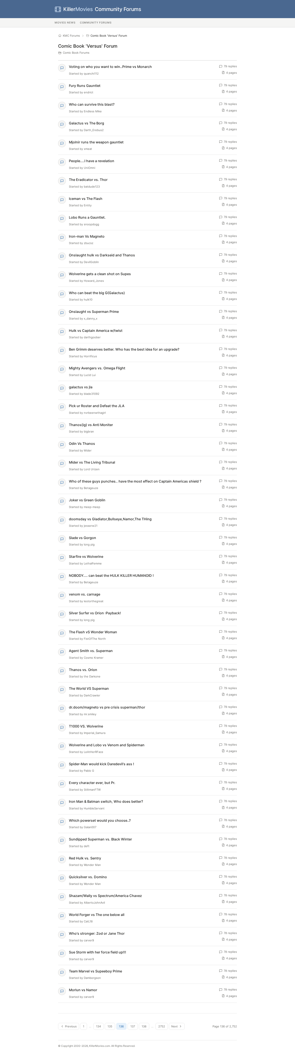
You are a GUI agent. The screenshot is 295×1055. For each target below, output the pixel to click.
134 (98, 1026)
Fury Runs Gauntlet (84, 85)
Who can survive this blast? (91, 104)
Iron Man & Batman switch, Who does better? (106, 801)
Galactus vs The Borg (86, 123)
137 (132, 1026)
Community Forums (102, 9)
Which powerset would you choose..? (100, 820)
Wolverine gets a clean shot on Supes (100, 274)
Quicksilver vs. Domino (88, 877)
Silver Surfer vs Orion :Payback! (95, 613)
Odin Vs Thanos (82, 443)
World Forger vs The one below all (96, 914)
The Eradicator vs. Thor (88, 179)
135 (110, 1026)
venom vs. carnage (84, 594)
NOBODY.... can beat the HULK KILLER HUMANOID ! (111, 575)
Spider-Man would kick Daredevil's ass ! (101, 764)
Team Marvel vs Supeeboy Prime (95, 971)
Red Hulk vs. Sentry (85, 858)
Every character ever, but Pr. (92, 783)
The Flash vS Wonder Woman (93, 632)
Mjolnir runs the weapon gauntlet (96, 142)
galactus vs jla (80, 387)
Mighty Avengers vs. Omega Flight (97, 368)
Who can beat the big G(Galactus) (97, 293)
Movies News (65, 22)
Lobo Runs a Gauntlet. (87, 217)
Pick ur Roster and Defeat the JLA (96, 406)
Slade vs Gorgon (82, 538)
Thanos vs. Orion (83, 670)
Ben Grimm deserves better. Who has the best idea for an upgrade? (124, 349)
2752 (161, 1026)
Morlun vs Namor (83, 990)
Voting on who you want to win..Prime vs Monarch (110, 66)
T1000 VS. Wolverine (86, 726)
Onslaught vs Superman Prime (94, 311)
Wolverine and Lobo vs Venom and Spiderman (106, 745)
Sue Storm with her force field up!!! (97, 952)
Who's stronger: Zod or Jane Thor (97, 933)
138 (144, 1026)
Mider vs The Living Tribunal (92, 462)
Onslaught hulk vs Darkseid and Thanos (102, 255)
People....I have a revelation (91, 161)
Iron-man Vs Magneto (87, 236)
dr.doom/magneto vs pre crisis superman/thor (107, 707)
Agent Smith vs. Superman (91, 651)
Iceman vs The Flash (85, 198)
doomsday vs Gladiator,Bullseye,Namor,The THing (110, 519)
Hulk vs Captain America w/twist (95, 330)
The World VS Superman (89, 688)
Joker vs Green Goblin (87, 500)
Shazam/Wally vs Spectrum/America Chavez (105, 896)
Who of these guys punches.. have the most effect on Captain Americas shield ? (135, 481)
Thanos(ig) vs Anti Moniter (91, 425)
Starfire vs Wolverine (86, 556)
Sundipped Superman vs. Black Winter (100, 839)
